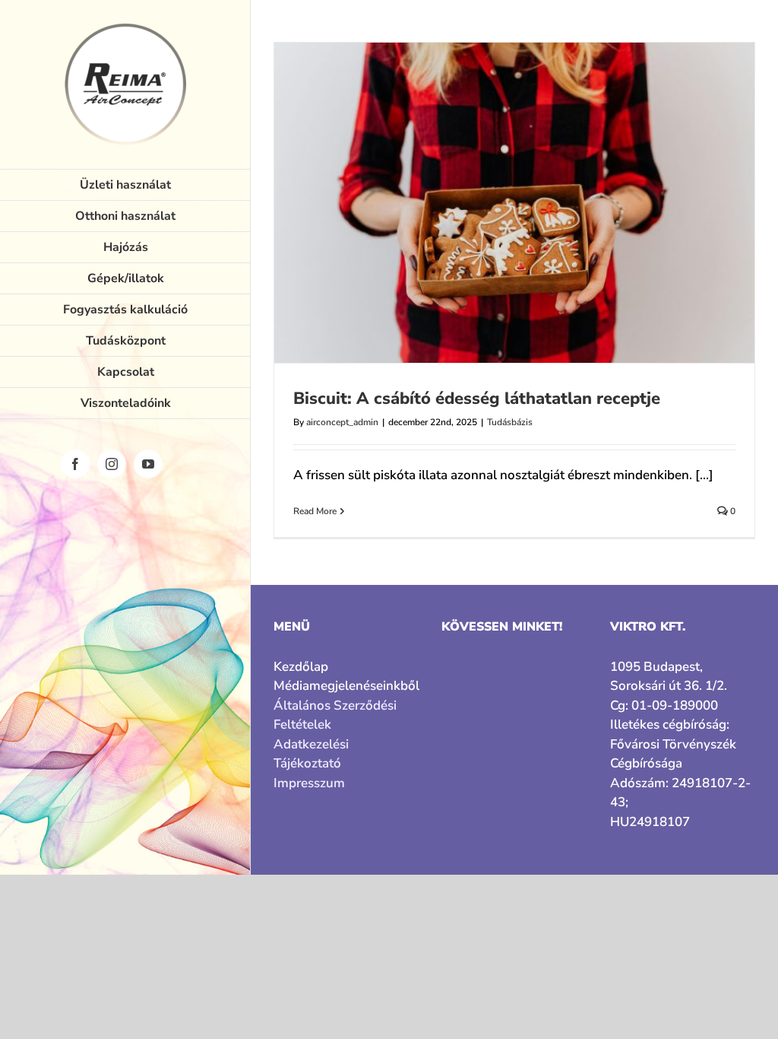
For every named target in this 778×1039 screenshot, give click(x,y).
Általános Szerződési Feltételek (335, 715)
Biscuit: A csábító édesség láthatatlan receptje (476, 398)
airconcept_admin (342, 422)
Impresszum (309, 783)
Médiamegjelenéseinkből (346, 685)
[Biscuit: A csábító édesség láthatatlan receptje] (514, 203)
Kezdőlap (301, 666)
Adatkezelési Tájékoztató (311, 754)
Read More (315, 511)
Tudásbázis (510, 422)
